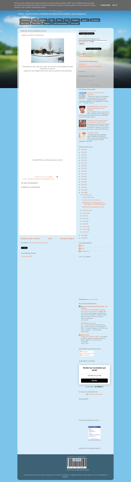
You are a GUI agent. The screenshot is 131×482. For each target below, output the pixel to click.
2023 (83, 157)
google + (85, 20)
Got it (114, 5)
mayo (85, 221)
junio (84, 218)
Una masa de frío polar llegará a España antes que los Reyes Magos (93, 310)
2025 (83, 152)
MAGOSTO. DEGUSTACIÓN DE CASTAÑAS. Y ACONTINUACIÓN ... (94, 203)
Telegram (47, 23)
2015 (83, 179)
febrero (85, 229)
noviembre (86, 210)
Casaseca (91, 434)
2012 (83, 187)
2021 (83, 163)
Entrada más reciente (30, 238)
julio (84, 216)
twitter (52, 20)
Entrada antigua (67, 238)
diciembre (86, 195)
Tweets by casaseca (85, 56)
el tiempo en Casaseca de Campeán (92, 299)
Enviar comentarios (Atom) (38, 242)
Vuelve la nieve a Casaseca (32, 35)
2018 (83, 171)
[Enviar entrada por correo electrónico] (56, 177)
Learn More (105, 5)
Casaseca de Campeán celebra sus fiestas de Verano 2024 (97, 121)
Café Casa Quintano (60, 23)
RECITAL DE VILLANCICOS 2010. (93, 207)
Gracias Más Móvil (88, 197)
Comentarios (85, 355)
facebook (43, 20)
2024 (83, 155)
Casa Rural (74, 23)
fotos (66, 20)
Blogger (65, 477)
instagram (75, 20)
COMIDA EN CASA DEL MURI (90, 336)
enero (85, 232)
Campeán (97, 434)
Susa (82, 248)
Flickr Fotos (25, 23)
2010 (83, 192)
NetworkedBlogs (93, 427)
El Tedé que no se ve (88, 323)
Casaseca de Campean (42, 179)
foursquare (95, 20)
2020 (83, 165)
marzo (85, 226)
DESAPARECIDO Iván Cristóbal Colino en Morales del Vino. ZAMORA (97, 108)
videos (59, 20)
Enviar (94, 381)
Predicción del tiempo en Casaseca (90, 66)
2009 (83, 235)
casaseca (31, 179)
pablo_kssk (85, 335)
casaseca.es (25, 20)
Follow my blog (94, 438)
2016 (83, 176)
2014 (83, 182)
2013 (83, 184)
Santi (82, 245)
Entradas (84, 352)
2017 (83, 174)
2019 (83, 168)
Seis (82, 325)
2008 (83, 238)
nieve (52, 179)
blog (35, 20)
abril (84, 224)
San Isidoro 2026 (92, 133)
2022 (83, 160)
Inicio (50, 238)
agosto (85, 213)
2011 (83, 190)
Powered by (89, 387)
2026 (83, 149)
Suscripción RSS (26, 256)
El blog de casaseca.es (92, 431)
